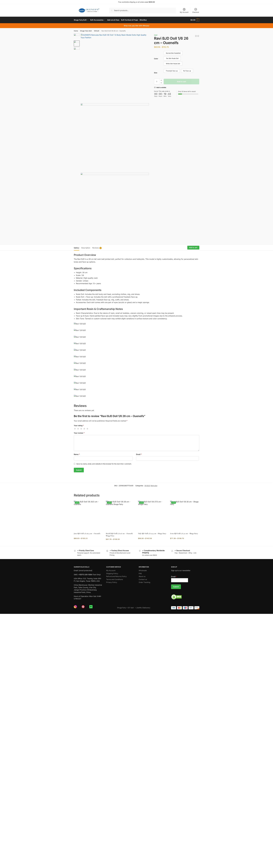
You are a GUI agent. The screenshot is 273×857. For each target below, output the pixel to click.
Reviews (96, 248)
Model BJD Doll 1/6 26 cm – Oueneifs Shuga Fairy (119, 534)
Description (85, 248)
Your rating (79, 426)
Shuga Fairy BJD (86, 31)
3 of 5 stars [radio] (81, 428)
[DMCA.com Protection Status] (185, 597)
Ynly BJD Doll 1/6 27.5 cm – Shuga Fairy (152, 533)
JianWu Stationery (143, 608)
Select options (88, 543)
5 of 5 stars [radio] (87, 428)
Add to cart (181, 81)
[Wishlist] (99, 503)
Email (139, 454)
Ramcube (154, 486)
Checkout (195, 12)
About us (142, 576)
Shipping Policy (112, 573)
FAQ (140, 573)
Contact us (143, 579)
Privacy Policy (111, 582)
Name (77, 454)
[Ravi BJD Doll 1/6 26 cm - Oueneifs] (196, 36)
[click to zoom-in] (115, 68)
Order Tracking (144, 582)
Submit (176, 587)
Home (76, 31)
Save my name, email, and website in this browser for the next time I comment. (104, 464)
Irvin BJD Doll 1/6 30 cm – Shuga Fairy (184, 533)
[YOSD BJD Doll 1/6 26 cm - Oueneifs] (198, 36)
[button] (195, 20)
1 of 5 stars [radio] (75, 428)
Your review (79, 433)
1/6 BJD (96, 31)
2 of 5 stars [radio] (78, 428)
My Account (184, 12)
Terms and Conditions (114, 579)
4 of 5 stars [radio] (84, 428)
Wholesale (143, 570)
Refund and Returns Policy (116, 576)
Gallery (76, 248)
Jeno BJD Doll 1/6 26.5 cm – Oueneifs (87, 533)
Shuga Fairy (121, 608)
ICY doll (131, 608)
